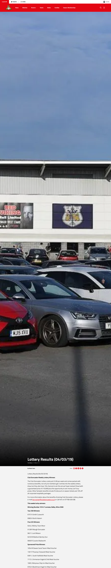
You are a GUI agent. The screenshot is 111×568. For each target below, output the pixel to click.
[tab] (4, 2)
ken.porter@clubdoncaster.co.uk (43, 499)
